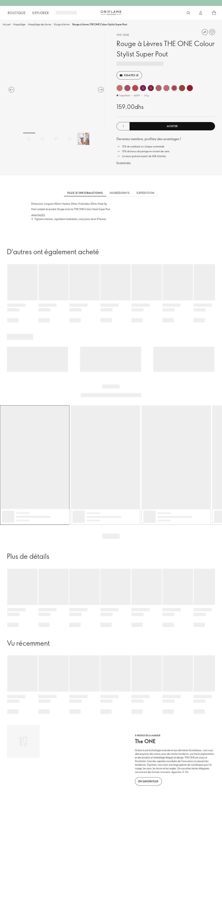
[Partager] (205, 32)
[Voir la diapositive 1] (29, 139)
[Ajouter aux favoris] (212, 32)
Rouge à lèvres (62, 24)
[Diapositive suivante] (101, 89)
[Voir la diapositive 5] (83, 139)
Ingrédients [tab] (120, 193)
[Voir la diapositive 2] (43, 139)
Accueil (7, 24)
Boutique (16, 13)
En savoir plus (124, 162)
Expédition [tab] (146, 193)
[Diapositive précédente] (11, 89)
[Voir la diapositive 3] (56, 139)
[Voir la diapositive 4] (70, 139)
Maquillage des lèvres (39, 24)
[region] (56, 82)
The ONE (123, 35)
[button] (120, 88)
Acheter (172, 126)
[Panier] (214, 12)
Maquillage (19, 24)
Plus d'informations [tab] (85, 193)
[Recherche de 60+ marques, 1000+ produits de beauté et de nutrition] (188, 12)
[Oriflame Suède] (111, 13)
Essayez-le (131, 75)
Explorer (40, 13)
